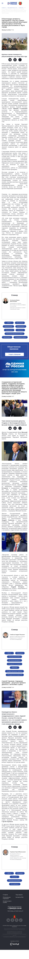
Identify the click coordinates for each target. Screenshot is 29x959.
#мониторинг (7, 337)
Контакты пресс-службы (7, 901)
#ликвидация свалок (20, 337)
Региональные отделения (7, 898)
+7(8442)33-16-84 (14, 908)
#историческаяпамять (14, 660)
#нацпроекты (9, 330)
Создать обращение (15, 354)
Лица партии (19, 894)
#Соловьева (20, 322)
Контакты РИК (19, 897)
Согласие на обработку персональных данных (14, 936)
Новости (21, 7)
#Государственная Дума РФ (15, 674)
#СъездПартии (15, 884)
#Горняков (20, 873)
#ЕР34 (9, 322)
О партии (5, 894)
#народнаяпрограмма (14, 656)
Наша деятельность (12, 7)
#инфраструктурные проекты (14, 671)
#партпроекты (20, 326)
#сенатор (14, 876)
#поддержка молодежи (14, 664)
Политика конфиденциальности (14, 932)
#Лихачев (14, 667)
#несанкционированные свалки (14, 333)
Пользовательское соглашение (14, 931)
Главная (4, 7)
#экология (20, 330)
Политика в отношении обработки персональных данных (14, 935)
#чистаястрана (8, 326)
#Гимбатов (20, 653)
